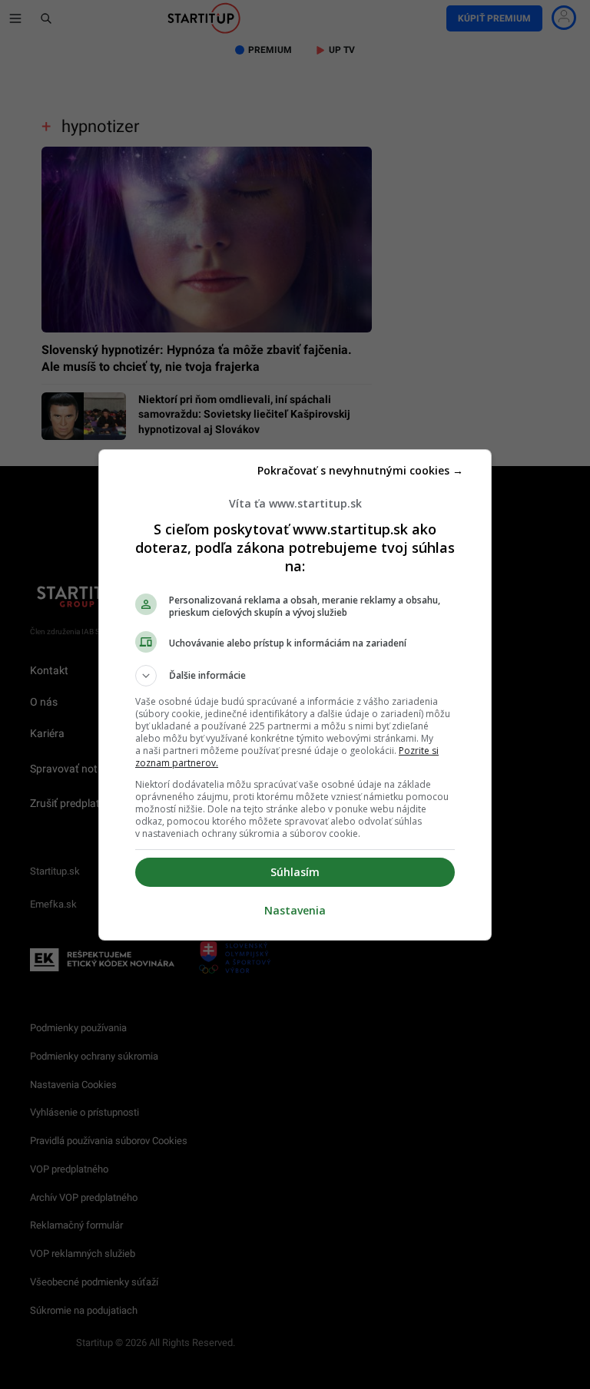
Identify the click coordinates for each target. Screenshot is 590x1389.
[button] (295, 675)
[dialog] (295, 695)
